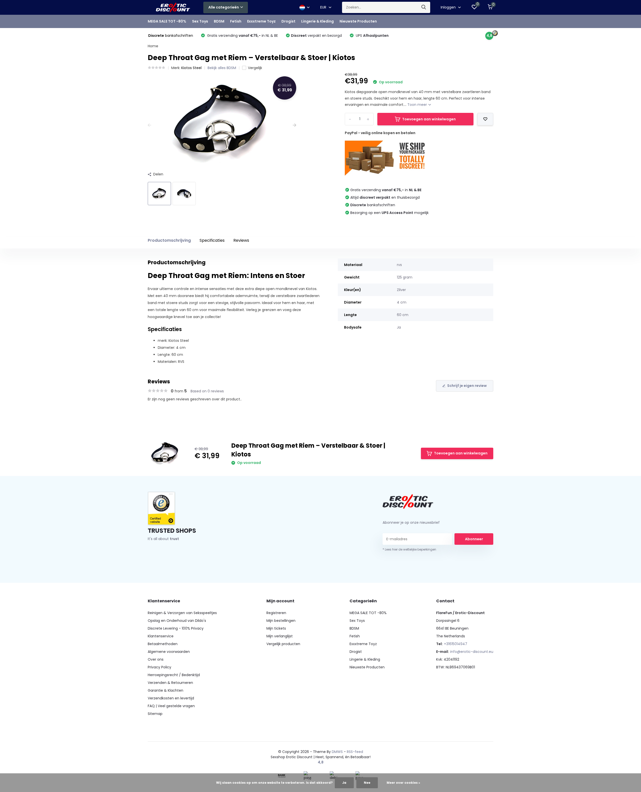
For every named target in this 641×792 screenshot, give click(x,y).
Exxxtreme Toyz (261, 21)
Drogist (288, 21)
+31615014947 (455, 643)
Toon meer (417, 104)
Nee (367, 782)
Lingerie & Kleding (317, 21)
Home (153, 46)
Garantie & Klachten (165, 690)
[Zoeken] (424, 7)
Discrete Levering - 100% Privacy (176, 628)
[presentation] (149, 125)
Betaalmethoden (163, 643)
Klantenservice (161, 636)
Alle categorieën (223, 7)
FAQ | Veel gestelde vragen (171, 705)
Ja (344, 782)
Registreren (276, 612)
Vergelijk (255, 67)
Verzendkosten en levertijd (171, 698)
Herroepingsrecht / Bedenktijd (174, 674)
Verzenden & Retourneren (170, 682)
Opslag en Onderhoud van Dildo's (177, 620)
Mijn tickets (276, 628)
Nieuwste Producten (358, 21)
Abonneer (474, 539)
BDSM (219, 21)
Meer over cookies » (403, 782)
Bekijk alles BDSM (222, 67)
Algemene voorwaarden (169, 651)
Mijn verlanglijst (279, 636)
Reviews (241, 240)
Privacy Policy (159, 667)
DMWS (337, 751)
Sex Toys (200, 21)
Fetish (235, 21)
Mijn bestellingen (280, 620)
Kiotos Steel (191, 67)
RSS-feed (355, 751)
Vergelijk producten (283, 643)
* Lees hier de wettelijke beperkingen (409, 549)
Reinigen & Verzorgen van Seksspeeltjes (182, 612)
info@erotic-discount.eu (471, 651)
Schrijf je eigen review (467, 385)
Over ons (156, 659)
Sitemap (155, 713)
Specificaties (212, 240)
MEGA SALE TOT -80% (167, 21)
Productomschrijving (169, 240)
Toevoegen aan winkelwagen (429, 119)
